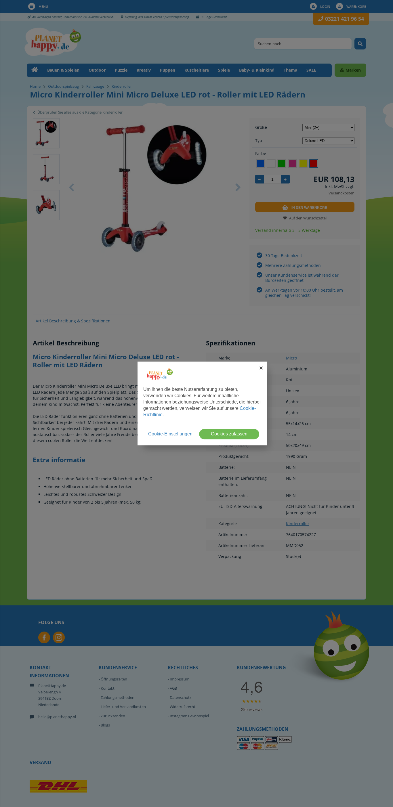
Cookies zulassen (229, 434)
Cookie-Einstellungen (170, 434)
